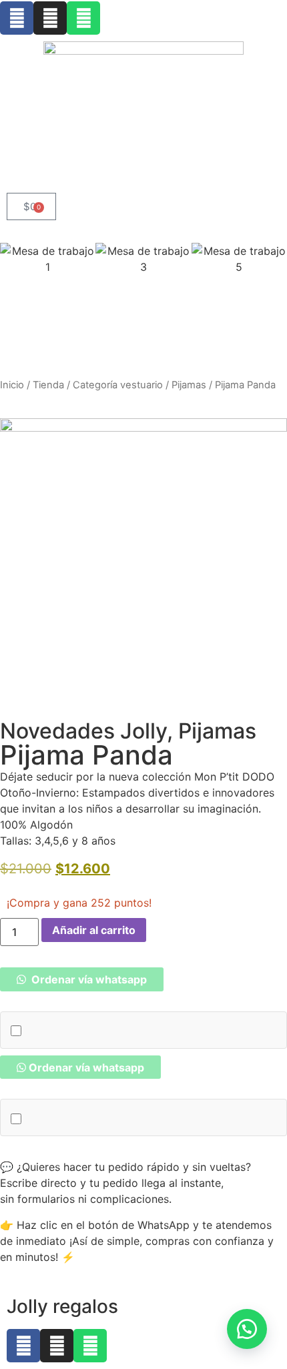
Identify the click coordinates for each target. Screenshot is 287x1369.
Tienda (48, 385)
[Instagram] (50, 18)
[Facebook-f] (16, 18)
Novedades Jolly (83, 731)
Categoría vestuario (118, 385)
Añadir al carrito (93, 930)
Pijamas (189, 385)
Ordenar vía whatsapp (88, 979)
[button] (82, 979)
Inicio (12, 385)
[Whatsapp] (83, 18)
